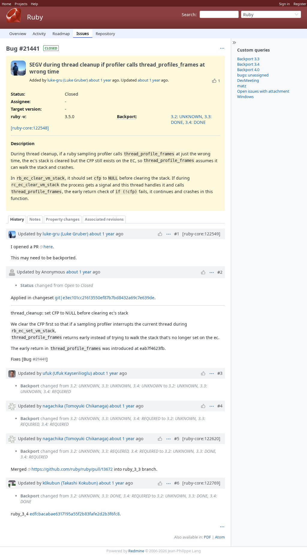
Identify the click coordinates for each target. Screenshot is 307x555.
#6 (176, 483)
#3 (219, 373)
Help (34, 3)
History (17, 219)
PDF (207, 537)
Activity (39, 33)
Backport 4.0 (248, 69)
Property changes (62, 219)
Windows (245, 96)
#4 (219, 406)
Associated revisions (104, 219)
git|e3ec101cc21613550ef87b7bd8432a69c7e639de (104, 297)
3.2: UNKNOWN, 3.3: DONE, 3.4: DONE (191, 119)
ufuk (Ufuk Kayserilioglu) (67, 373)
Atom (220, 537)
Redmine (136, 551)
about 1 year (100, 80)
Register (300, 3)
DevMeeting (248, 80)
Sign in (284, 3)
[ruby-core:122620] (201, 438)
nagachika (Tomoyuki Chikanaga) (75, 406)
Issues (82, 33)
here (48, 246)
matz (241, 85)
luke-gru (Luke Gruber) (67, 80)
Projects (21, 3)
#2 (219, 272)
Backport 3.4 (248, 64)
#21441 (39, 359)
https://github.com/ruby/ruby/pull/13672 (72, 469)
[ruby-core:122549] (201, 234)
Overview (17, 33)
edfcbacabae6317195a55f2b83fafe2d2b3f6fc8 (75, 514)
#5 (176, 438)
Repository (105, 33)
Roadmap (61, 33)
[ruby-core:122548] (30, 128)
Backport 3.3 (248, 58)
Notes (34, 219)
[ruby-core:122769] (201, 483)
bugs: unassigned (253, 75)
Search (188, 14)
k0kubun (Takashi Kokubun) (70, 483)
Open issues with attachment (263, 91)
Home (6, 3)
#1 (176, 234)
